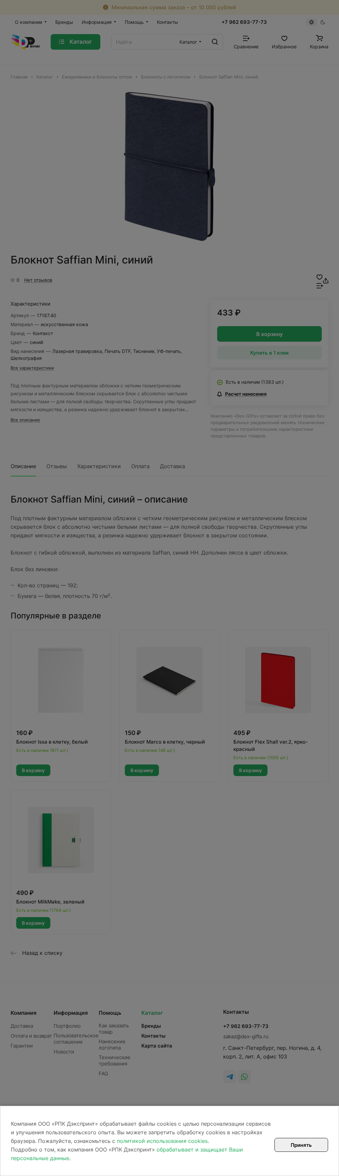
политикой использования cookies (162, 1141)
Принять (301, 1145)
